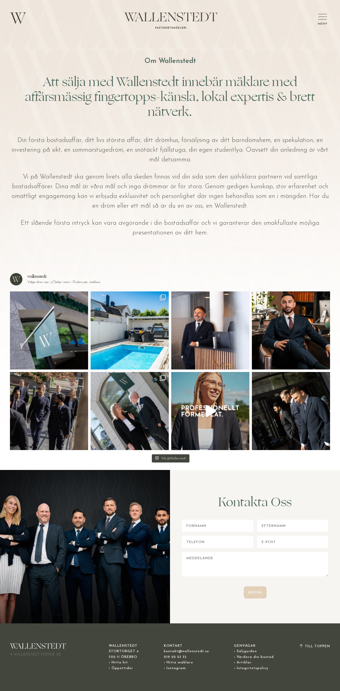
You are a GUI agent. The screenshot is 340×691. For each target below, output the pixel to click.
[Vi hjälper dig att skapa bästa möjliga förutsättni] (291, 411)
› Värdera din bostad (254, 657)
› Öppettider (121, 668)
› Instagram (175, 668)
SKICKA (255, 593)
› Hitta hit (118, 662)
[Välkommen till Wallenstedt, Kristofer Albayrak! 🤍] (291, 330)
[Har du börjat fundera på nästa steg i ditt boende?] (49, 411)
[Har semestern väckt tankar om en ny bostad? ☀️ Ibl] (210, 330)
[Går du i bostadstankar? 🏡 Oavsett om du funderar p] (210, 411)
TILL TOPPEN (317, 646)
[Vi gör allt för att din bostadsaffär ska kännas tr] (130, 411)
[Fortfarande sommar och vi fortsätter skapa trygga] (49, 330)
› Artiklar (243, 662)
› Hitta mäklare (178, 662)
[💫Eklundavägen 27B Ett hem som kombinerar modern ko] (130, 330)
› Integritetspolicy (251, 668)
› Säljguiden (245, 651)
